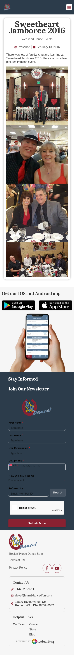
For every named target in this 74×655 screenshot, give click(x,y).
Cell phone (15, 460)
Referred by (15, 488)
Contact (34, 624)
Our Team (19, 624)
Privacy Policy (18, 567)
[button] (69, 7)
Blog (32, 634)
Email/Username (18, 448)
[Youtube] (56, 568)
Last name (14, 435)
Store (32, 629)
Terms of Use (17, 560)
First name (14, 422)
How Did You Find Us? (22, 476)
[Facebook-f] (47, 568)
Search (58, 493)
